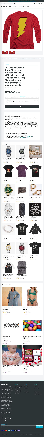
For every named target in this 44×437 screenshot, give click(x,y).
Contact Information (38, 394)
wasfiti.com (4, 6)
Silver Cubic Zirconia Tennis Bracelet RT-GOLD (8, 236)
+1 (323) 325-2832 (18, 390)
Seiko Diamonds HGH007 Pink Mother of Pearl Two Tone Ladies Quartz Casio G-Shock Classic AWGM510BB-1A (8, 256)
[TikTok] (11, 418)
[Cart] (41, 3)
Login (34, 3)
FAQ (25, 390)
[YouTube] (8, 418)
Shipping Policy (37, 392)
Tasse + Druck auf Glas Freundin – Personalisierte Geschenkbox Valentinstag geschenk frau (31, 366)
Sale (28, 6)
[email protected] (30, 136)
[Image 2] (6, 52)
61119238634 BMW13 (6, 336)
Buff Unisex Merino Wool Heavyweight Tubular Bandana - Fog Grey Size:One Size (22, 275)
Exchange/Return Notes (10, 132)
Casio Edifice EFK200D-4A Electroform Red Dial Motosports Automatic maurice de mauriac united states (21, 256)
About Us (26, 386)
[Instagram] (5, 418)
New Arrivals (22, 6)
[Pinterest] (5, 421)
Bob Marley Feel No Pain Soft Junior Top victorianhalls (8, 178)
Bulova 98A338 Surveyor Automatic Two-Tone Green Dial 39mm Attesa (8, 198)
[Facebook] (2, 418)
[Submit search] (15, 4)
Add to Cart (22, 106)
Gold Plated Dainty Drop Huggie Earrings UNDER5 (35, 198)
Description (7, 115)
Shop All (15, 6)
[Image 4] (13, 52)
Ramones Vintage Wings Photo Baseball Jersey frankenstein (8, 275)
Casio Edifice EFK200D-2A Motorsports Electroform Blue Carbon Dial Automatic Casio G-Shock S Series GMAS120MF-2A (8, 159)
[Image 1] (3, 52)
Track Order (27, 392)
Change (36, 99)
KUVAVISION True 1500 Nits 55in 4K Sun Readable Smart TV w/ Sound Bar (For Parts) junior (32, 337)
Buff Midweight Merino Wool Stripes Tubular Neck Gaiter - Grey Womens (22, 217)
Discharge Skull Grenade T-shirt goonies (35, 256)
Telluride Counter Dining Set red (34, 158)
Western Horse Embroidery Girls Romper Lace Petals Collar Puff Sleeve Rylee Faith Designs (12, 366)
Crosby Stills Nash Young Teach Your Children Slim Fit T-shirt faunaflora (21, 178)
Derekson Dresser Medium (20, 197)
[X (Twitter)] (2, 421)
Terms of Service (37, 390)
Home (10, 6)
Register (38, 3)
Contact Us (27, 388)
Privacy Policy (36, 388)
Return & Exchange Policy (24, 137)
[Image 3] (10, 52)
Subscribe (39, 426)
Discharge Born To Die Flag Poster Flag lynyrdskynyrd (35, 217)
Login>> (6, 343)
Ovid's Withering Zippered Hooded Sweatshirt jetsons (35, 236)
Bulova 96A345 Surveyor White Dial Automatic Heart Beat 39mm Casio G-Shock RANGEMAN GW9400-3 (8, 217)
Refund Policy (36, 386)
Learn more (22, 96)
